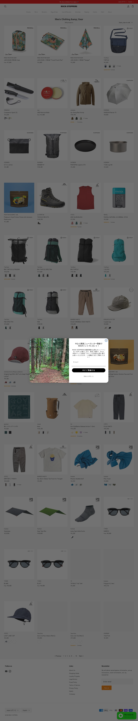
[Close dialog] (106, 340)
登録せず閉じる (89, 376)
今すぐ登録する (88, 370)
